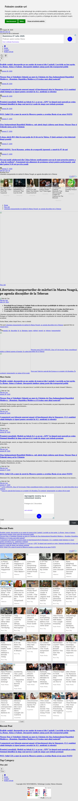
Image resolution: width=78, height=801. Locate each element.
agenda (5, 330)
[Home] (5, 46)
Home (6, 48)
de (9, 330)
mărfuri (35, 330)
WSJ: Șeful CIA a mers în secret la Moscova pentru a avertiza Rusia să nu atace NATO (36, 114)
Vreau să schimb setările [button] (35, 21)
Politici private (8, 52)
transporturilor (56, 330)
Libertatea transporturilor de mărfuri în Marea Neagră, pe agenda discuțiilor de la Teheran (34, 325)
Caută (2, 519)
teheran (48, 330)
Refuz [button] (22, 21)
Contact (6, 50)
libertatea (25, 330)
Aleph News (4, 327)
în (18, 330)
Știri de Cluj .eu (5, 32)
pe (44, 330)
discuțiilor (14, 330)
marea (30, 330)
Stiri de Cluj (4, 300)
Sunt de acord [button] (11, 21)
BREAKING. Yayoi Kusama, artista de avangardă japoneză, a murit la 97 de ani (34, 149)
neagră (41, 330)
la (20, 330)
